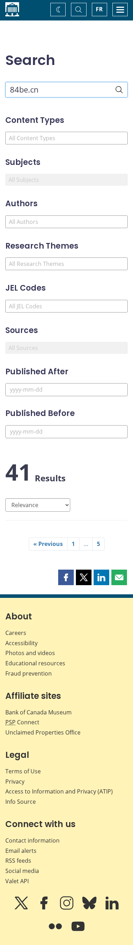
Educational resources (35, 663)
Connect (22, 722)
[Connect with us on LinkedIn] (112, 908)
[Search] (119, 89)
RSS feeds (18, 860)
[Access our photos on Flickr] (56, 931)
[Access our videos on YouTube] (78, 931)
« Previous (48, 544)
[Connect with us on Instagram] (67, 908)
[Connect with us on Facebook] (44, 908)
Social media (22, 871)
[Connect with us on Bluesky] (90, 908)
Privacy (14, 781)
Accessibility (21, 643)
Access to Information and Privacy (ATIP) (59, 791)
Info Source (20, 802)
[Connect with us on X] (22, 908)
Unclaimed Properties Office (43, 732)
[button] (66, 577)
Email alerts (21, 851)
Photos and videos (30, 653)
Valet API (17, 881)
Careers (15, 633)
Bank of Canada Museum (38, 712)
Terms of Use (23, 771)
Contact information (32, 840)
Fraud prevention (28, 673)
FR (99, 9)
